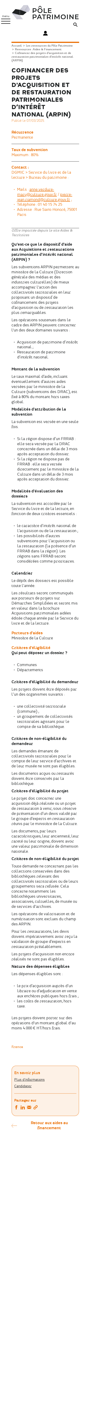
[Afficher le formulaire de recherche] (75, 25)
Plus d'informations (29, 1080)
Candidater (23, 1086)
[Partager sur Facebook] (16, 1108)
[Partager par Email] (29, 1108)
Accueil (16, 45)
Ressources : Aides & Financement (38, 49)
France (17, 1047)
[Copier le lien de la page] (35, 1108)
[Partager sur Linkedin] (23, 1108)
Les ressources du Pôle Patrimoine (49, 45)
